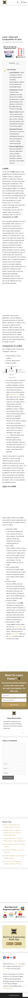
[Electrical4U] (3, 2)
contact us (17, 964)
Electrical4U (16, 995)
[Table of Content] (17, 63)
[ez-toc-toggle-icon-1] (17, 63)
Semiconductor (19, 627)
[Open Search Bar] (18, 2)
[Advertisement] (14, 22)
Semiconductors (14, 394)
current (10, 636)
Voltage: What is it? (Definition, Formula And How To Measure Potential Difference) (13, 833)
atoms (22, 223)
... (23, 732)
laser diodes (15, 634)
